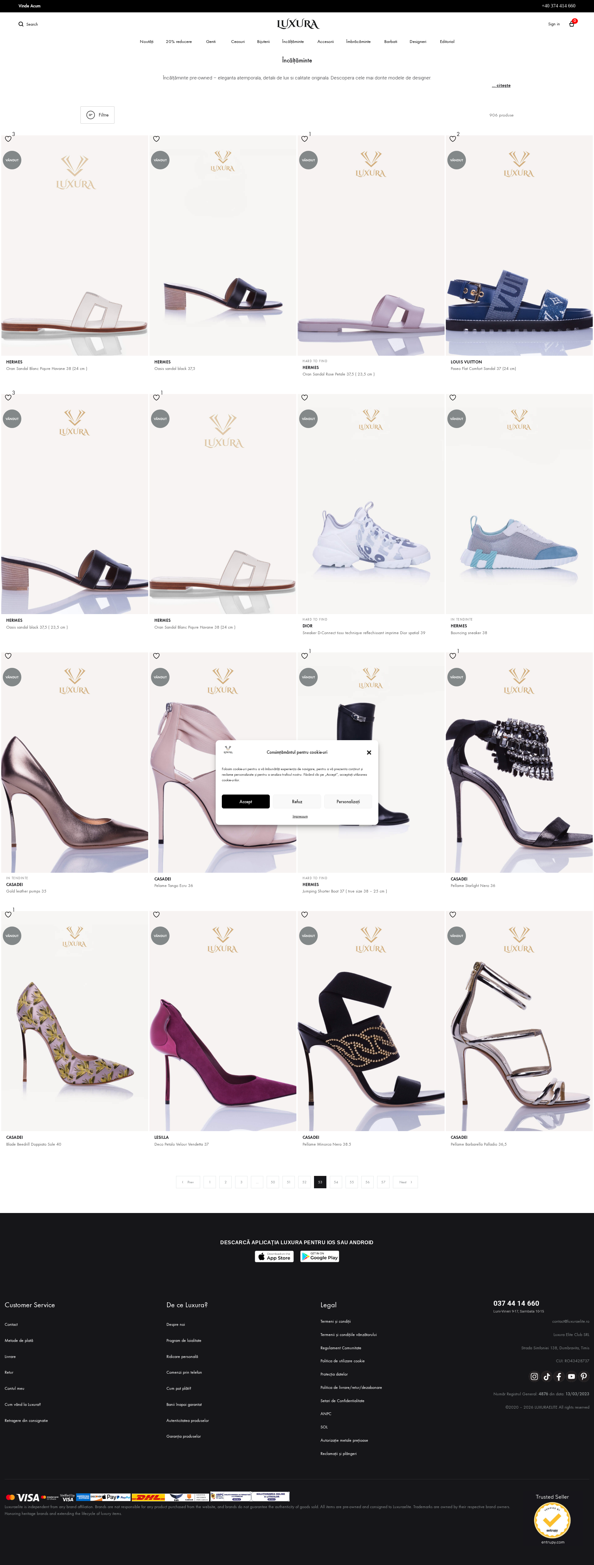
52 (304, 1182)
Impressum (300, 816)
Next (403, 1182)
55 (352, 1182)
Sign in (554, 24)
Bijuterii (263, 41)
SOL (324, 1427)
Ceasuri (238, 41)
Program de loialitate (183, 1340)
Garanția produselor (183, 1436)
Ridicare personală (182, 1356)
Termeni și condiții (336, 1321)
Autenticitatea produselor (187, 1420)
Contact (11, 1324)
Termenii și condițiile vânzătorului (349, 1334)
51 (289, 1182)
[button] (369, 752)
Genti (211, 41)
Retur (9, 1372)
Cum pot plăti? (178, 1388)
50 (273, 1182)
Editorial (447, 41)
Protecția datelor (334, 1374)
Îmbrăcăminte (358, 41)
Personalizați (348, 801)
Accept (245, 801)
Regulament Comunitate (341, 1348)
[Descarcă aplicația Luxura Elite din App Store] (274, 1256)
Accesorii (325, 41)
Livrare (10, 1356)
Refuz (297, 801)
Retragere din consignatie (26, 1420)
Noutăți (146, 41)
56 (367, 1182)
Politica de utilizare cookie (343, 1361)
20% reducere (179, 41)
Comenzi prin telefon (184, 1372)
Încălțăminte (293, 41)
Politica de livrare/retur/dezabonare (351, 1387)
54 (336, 1182)
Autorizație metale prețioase (344, 1440)
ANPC (326, 1413)
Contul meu (14, 1388)
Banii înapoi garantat (184, 1404)
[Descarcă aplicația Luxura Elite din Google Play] (320, 1256)
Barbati (390, 41)
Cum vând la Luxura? (23, 1404)
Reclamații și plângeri (339, 1453)
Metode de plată (19, 1340)
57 (383, 1182)
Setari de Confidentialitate (342, 1400)
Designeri (418, 41)
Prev (190, 1182)
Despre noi (175, 1324)
